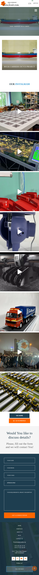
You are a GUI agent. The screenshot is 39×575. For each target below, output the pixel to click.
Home (19, 525)
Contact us (19, 538)
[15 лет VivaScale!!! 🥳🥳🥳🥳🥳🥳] (19, 352)
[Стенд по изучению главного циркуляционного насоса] (19, 231)
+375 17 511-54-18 (19, 547)
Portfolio (19, 528)
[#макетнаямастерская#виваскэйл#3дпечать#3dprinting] (19, 271)
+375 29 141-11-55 (19, 546)
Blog (19, 535)
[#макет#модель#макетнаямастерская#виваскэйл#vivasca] (19, 392)
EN (30, 3)
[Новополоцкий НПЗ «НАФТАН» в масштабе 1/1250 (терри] (19, 151)
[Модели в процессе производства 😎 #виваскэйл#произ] (19, 191)
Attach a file (11, 482)
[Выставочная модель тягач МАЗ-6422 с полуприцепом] (19, 311)
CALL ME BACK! (19, 569)
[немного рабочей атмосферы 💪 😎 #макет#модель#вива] (19, 111)
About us (19, 532)
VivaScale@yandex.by (19, 542)
